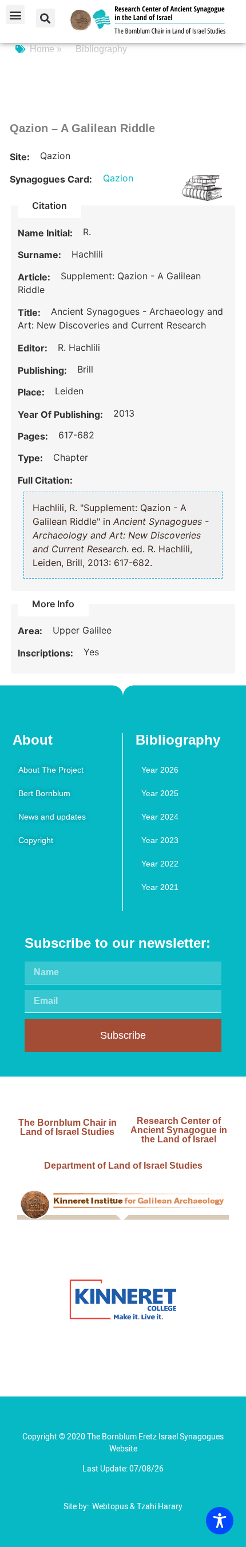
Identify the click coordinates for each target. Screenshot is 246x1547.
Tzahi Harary (159, 1507)
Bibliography (101, 49)
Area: (31, 630)
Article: (35, 277)
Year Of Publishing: (61, 414)
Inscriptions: (47, 653)
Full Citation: (45, 480)
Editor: (34, 348)
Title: (30, 312)
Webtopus (110, 1507)
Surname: (41, 254)
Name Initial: (46, 233)
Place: (32, 392)
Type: (31, 457)
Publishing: (43, 370)
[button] (15, 14)
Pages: (34, 436)
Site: (21, 156)
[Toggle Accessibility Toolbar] (220, 1521)
